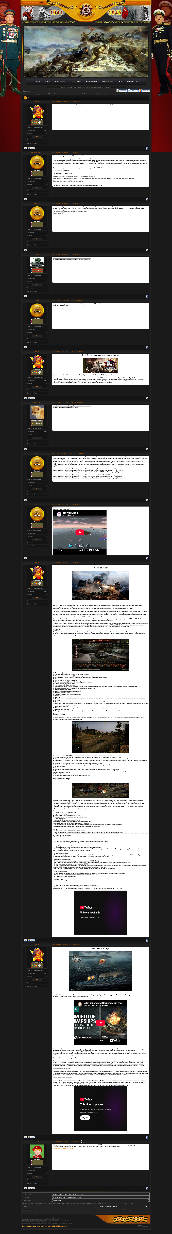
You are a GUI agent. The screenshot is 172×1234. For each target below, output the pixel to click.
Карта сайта (26, 1226)
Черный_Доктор (37, 152)
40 (46, 133)
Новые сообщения (66, 87)
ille (37, 504)
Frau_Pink (37, 203)
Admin (37, 101)
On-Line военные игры (74, 94)
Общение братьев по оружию (57, 94)
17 (46, 434)
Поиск (107, 87)
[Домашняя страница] (31, 148)
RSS (111, 87)
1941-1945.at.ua (58, 1226)
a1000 (37, 254)
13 (37, 137)
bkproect (37, 1141)
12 (82, 1141)
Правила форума (97, 87)
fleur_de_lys (37, 402)
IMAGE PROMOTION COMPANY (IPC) (59, 1223)
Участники (86, 87)
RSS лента (47, 1226)
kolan (37, 453)
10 (82, 562)
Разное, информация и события (37, 94)
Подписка (77, 87)
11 (82, 944)
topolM (37, 300)
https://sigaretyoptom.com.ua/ (63, 1148)
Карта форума (37, 1226)
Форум (24, 94)
